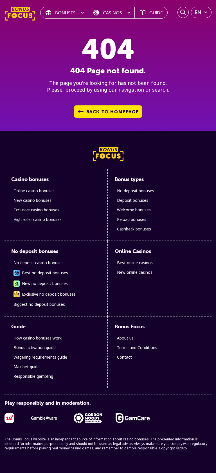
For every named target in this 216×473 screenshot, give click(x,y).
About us (125, 338)
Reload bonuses (131, 219)
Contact (124, 357)
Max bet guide (27, 366)
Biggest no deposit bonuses (39, 304)
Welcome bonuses (134, 209)
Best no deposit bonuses (45, 272)
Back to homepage (112, 111)
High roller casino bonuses (38, 219)
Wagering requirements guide (40, 357)
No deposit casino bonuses (39, 262)
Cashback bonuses (134, 229)
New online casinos (134, 272)
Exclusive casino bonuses (36, 209)
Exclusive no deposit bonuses (49, 294)
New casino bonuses (32, 200)
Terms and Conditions (137, 347)
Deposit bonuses (132, 200)
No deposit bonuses (135, 190)
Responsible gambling (33, 376)
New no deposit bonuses (45, 283)
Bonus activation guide (35, 347)
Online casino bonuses (34, 190)
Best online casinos (135, 262)
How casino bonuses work (38, 338)
